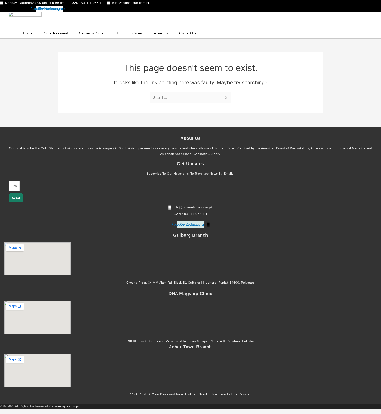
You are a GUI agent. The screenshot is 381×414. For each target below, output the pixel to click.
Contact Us (188, 33)
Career (137, 33)
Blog (117, 33)
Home (27, 33)
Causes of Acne (91, 33)
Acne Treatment (55, 33)
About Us (161, 33)
